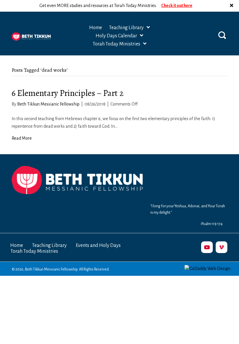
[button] (232, 6)
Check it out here (176, 5)
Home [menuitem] (16, 245)
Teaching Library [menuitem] (49, 245)
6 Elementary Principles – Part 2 (68, 93)
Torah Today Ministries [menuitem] (34, 251)
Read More (22, 138)
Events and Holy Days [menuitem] (98, 245)
